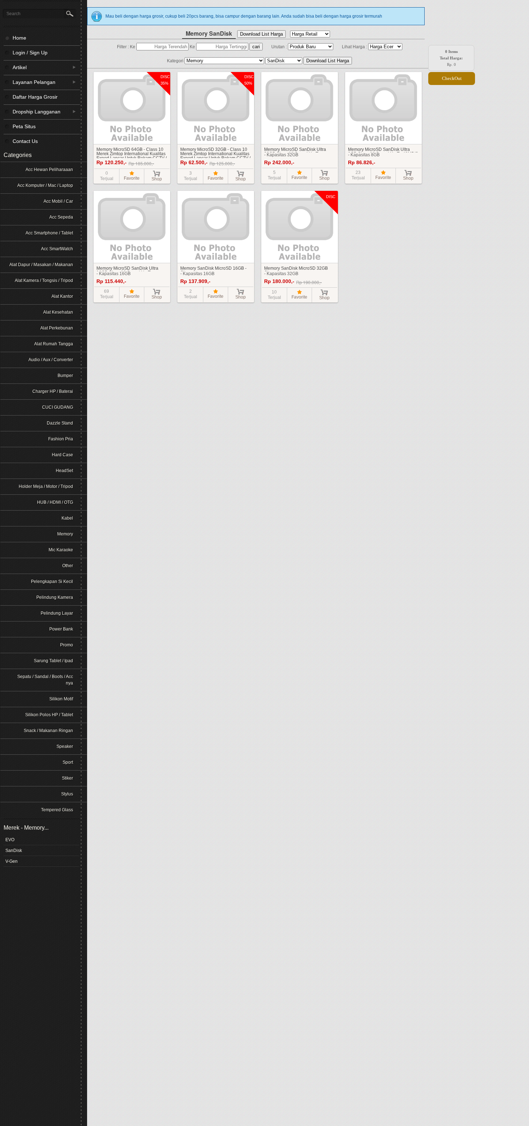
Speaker (64, 746)
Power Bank (61, 629)
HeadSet (64, 470)
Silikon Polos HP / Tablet (49, 714)
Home (19, 38)
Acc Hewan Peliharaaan (49, 169)
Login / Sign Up (30, 52)
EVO (9, 839)
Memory (65, 534)
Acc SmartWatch (57, 248)
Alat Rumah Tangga (53, 343)
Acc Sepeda (61, 217)
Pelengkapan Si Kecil (52, 581)
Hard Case (62, 454)
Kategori (176, 60)
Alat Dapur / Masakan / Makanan (41, 264)
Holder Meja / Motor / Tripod (46, 486)
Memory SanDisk (209, 33)
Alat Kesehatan (58, 312)
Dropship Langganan (32, 111)
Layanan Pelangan (29, 82)
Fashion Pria (60, 438)
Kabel (67, 518)
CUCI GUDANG (57, 407)
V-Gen (11, 861)
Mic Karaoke (61, 549)
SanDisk (13, 850)
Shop (157, 178)
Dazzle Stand (60, 423)
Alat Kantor (62, 296)
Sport (68, 762)
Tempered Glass (57, 809)
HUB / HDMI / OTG (55, 502)
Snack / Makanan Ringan (48, 730)
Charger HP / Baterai (52, 391)
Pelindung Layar (57, 613)
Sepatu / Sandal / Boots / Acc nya (45, 680)
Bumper (65, 375)
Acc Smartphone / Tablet (49, 232)
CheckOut (452, 78)
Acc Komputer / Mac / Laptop (45, 185)
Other (67, 565)
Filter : (123, 46)
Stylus (67, 794)
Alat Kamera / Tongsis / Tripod (44, 280)
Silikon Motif (61, 698)
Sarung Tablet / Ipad (53, 660)
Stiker (67, 778)
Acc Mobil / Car (58, 201)
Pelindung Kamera (54, 597)
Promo (66, 644)
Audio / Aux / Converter (50, 359)
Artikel (15, 67)
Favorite (132, 178)
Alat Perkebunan (56, 328)
